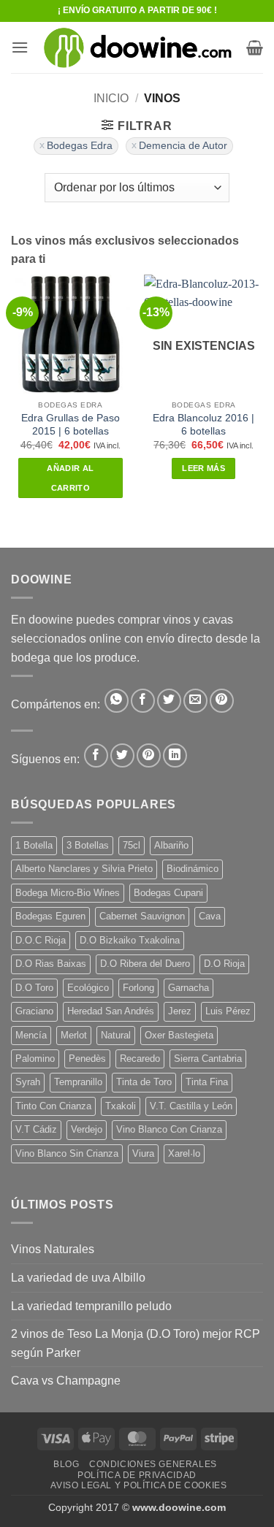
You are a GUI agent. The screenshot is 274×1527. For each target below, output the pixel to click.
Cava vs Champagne (66, 1380)
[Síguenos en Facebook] (96, 755)
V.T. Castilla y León (191, 1106)
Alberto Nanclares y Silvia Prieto (84, 868)
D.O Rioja (224, 963)
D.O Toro (34, 987)
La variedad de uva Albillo (78, 1277)
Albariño (171, 845)
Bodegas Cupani (168, 892)
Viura (143, 1153)
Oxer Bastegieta (179, 1035)
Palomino (35, 1058)
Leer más (203, 468)
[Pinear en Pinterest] (222, 701)
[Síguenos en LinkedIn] (175, 755)
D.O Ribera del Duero (145, 963)
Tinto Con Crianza (53, 1106)
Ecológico (88, 987)
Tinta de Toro (144, 1081)
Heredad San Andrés (110, 1011)
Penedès (87, 1058)
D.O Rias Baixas (50, 963)
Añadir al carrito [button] (70, 477)
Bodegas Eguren (50, 916)
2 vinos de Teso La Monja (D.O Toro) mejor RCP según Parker (135, 1343)
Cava (210, 916)
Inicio (111, 98)
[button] (19, 47)
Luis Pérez (228, 1011)
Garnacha (188, 987)
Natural (116, 1035)
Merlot (74, 1035)
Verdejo (86, 1129)
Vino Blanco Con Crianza (169, 1129)
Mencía (31, 1035)
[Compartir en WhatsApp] (116, 701)
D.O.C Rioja (40, 940)
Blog (66, 1464)
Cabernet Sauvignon (142, 916)
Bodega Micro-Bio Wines (67, 892)
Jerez (179, 1011)
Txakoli (120, 1106)
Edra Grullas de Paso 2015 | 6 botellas (70, 425)
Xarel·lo (184, 1153)
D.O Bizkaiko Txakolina (130, 940)
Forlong (138, 987)
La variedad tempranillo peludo (91, 1306)
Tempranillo (78, 1081)
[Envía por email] (195, 701)
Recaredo (140, 1058)
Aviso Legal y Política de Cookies (138, 1485)
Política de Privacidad (136, 1475)
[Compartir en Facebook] (143, 701)
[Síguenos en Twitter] (122, 755)
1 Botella (34, 845)
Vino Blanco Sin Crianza (66, 1153)
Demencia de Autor (183, 145)
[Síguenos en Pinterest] (149, 755)
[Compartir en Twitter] (169, 701)
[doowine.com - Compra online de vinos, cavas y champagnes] (137, 47)
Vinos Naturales (52, 1249)
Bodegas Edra (80, 145)
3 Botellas (87, 845)
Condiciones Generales (153, 1464)
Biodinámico (192, 868)
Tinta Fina (207, 1081)
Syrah (27, 1081)
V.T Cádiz (36, 1129)
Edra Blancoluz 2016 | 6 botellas (203, 425)
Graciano (34, 1011)
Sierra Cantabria (208, 1058)
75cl (131, 845)
